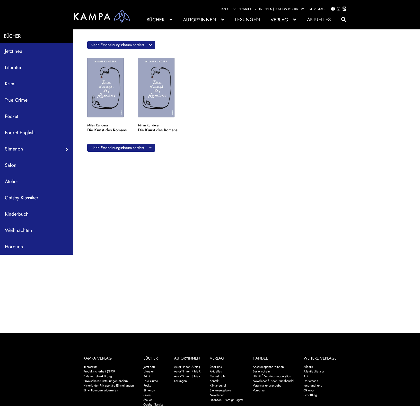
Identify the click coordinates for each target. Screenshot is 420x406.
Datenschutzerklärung (97, 376)
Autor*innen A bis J (187, 366)
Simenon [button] (14, 148)
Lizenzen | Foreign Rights (278, 9)
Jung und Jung (313, 385)
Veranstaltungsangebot (267, 385)
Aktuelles (319, 19)
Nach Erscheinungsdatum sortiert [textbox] (117, 45)
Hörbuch (14, 246)
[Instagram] (338, 9)
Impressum (90, 366)
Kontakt (214, 381)
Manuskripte (218, 376)
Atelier (11, 181)
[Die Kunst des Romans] (108, 87)
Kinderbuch (17, 214)
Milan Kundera (97, 125)
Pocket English (20, 132)
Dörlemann (311, 381)
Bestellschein (261, 371)
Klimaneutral (218, 385)
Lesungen (247, 19)
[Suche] (341, 19)
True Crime (16, 100)
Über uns (216, 366)
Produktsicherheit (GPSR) (99, 371)
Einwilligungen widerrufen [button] (100, 390)
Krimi (10, 83)
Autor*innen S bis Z (187, 376)
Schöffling (310, 395)
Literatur (13, 67)
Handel (225, 9)
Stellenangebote (220, 390)
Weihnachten (18, 230)
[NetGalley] (343, 9)
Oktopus (309, 390)
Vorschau (259, 390)
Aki (306, 376)
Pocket (11, 116)
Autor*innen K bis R (187, 371)
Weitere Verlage (313, 9)
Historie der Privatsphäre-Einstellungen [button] (108, 385)
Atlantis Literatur (314, 371)
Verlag (279, 19)
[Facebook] (332, 9)
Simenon (149, 390)
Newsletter (247, 9)
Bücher (156, 19)
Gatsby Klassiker (21, 197)
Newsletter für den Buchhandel (273, 381)
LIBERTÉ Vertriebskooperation (272, 376)
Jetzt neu (13, 51)
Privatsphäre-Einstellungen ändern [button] (105, 381)
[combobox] (121, 45)
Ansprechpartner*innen (268, 366)
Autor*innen (199, 19)
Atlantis (308, 366)
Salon (11, 165)
